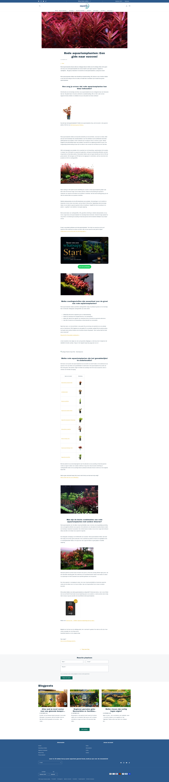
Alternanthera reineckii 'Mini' (66, 382)
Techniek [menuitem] (89, 10)
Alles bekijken (84, 729)
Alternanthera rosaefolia (66, 429)
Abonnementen (89, 748)
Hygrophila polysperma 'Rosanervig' (68, 420)
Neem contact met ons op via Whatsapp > (70, 477)
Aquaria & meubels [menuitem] (80, 10)
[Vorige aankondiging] (66, 1)
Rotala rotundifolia (65, 401)
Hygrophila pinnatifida (65, 457)
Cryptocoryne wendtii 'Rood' (66, 410)
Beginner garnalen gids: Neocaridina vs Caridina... (84, 710)
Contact (39, 745)
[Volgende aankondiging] (102, 1)
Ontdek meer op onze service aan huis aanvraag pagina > (73, 231)
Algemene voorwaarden (42, 750)
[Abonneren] (60, 762)
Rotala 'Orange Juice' (65, 438)
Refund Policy (41, 752)
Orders (87, 745)
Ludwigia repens (64, 392)
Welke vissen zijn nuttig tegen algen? (116, 710)
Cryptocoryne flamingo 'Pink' (67, 448)
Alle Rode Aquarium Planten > (77, 125)
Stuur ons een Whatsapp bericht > (68, 641)
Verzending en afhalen (42, 748)
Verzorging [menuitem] (95, 10)
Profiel (87, 750)
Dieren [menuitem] (56, 10)
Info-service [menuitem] (109, 10)
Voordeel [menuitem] (103, 10)
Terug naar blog (85, 649)
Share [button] (63, 63)
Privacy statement (41, 755)
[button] (39, 5)
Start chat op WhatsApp (84, 266)
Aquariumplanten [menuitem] (63, 10)
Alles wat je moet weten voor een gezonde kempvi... (53, 710)
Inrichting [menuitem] (71, 10)
